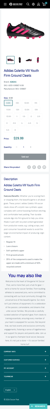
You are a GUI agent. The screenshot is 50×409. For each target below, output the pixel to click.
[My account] (38, 4)
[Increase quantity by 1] (30, 147)
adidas (13, 82)
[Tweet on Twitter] (39, 167)
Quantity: (8, 147)
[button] (44, 4)
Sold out (25, 157)
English (8, 390)
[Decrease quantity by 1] (16, 147)
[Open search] (28, 4)
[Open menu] (5, 4)
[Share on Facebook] (29, 167)
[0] (44, 4)
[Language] (33, 4)
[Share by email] (44, 167)
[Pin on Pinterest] (34, 167)
